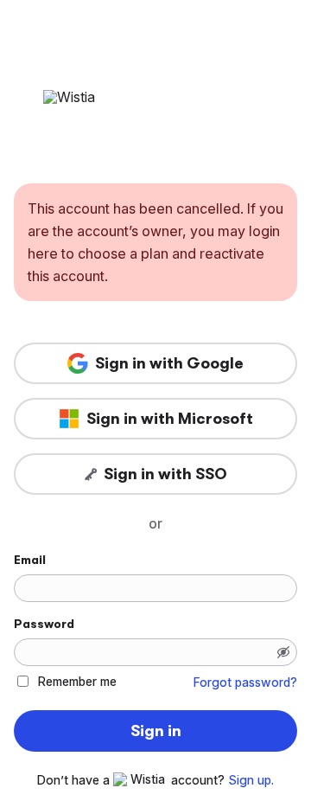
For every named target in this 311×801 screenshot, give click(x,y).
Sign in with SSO (165, 474)
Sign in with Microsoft (169, 418)
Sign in (155, 731)
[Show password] (283, 652)
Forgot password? (245, 682)
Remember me (77, 681)
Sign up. (251, 780)
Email (30, 560)
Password (44, 624)
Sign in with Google (169, 363)
